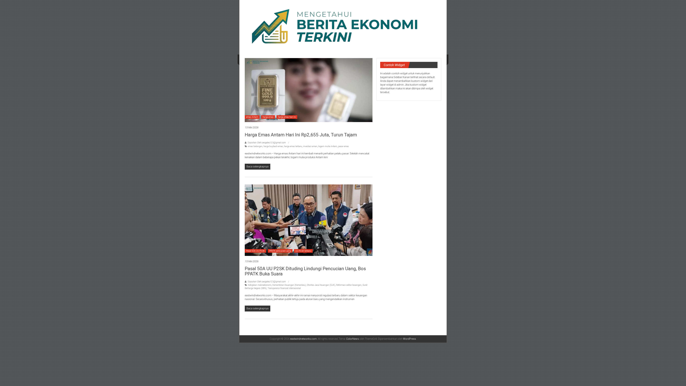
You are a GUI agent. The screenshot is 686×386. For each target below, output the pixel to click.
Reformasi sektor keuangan (348, 285)
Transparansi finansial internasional (284, 288)
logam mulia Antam (327, 146)
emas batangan (255, 146)
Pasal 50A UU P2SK (255, 251)
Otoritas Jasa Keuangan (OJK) (321, 285)
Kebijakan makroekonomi (259, 285)
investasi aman (310, 146)
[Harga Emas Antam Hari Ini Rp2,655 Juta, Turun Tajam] (308, 89)
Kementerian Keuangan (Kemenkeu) (289, 285)
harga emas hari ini (287, 117)
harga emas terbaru (293, 146)
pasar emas (343, 146)
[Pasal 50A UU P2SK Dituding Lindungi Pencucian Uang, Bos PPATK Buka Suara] (308, 220)
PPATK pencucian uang (280, 251)
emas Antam (252, 117)
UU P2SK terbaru (303, 251)
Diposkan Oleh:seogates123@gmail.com (266, 142)
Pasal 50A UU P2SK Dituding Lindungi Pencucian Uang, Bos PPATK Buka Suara (305, 271)
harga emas (268, 117)
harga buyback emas (273, 146)
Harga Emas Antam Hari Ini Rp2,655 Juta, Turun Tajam (301, 134)
